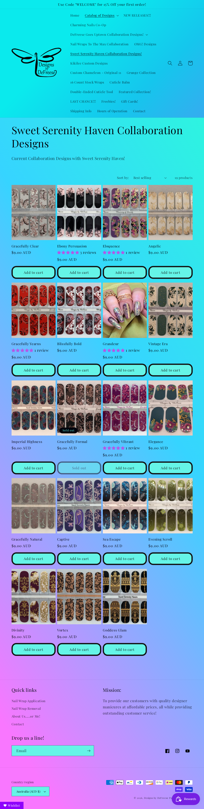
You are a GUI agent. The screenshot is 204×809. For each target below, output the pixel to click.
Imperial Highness (27, 442)
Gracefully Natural (27, 539)
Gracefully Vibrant (118, 442)
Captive (63, 539)
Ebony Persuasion (72, 246)
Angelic (154, 246)
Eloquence (111, 246)
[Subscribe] (89, 750)
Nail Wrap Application (29, 701)
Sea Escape (112, 539)
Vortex (62, 630)
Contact (18, 724)
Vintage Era (158, 344)
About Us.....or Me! (26, 716)
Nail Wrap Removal (26, 708)
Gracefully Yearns (26, 344)
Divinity (18, 630)
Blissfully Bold (69, 344)
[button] (101, 15)
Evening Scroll (160, 539)
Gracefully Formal (72, 442)
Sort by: (123, 178)
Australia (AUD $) (28, 791)
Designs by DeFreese (156, 797)
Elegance (155, 442)
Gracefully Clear (25, 246)
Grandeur (111, 344)
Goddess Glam (115, 630)
